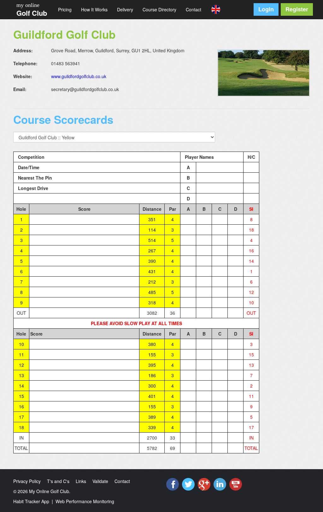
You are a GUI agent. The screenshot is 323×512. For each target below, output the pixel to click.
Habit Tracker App (31, 501)
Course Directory (159, 9)
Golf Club (31, 13)
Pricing (65, 9)
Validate (100, 481)
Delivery (125, 9)
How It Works (94, 9)
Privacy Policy (27, 481)
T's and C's (58, 481)
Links (81, 481)
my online (27, 5)
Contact (193, 9)
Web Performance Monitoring (85, 501)
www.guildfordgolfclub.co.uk (78, 76)
